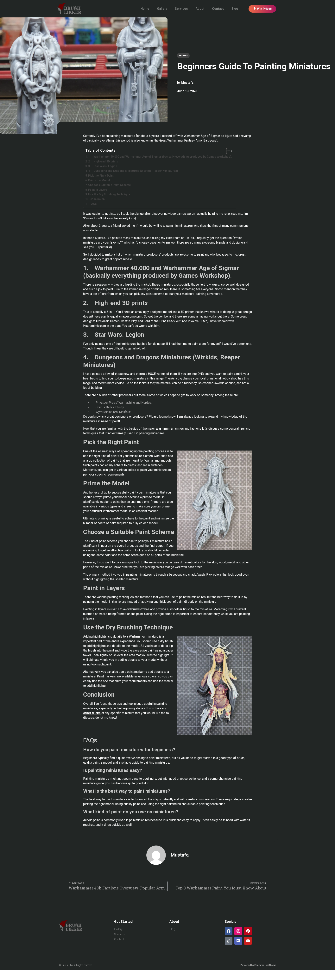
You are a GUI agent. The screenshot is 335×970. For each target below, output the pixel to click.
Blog (234, 8)
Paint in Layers (97, 189)
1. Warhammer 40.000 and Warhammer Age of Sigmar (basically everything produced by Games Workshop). (160, 156)
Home (145, 8)
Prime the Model (99, 180)
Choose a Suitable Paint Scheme (109, 185)
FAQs (93, 204)
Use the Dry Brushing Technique (109, 194)
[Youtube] (248, 941)
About (200, 8)
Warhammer (165, 428)
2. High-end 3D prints (103, 161)
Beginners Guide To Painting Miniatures (254, 66)
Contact (218, 8)
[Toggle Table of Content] (227, 151)
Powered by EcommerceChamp (258, 965)
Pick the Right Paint (101, 175)
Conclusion (97, 199)
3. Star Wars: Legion (102, 166)
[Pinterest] (248, 931)
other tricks (92, 713)
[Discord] (238, 941)
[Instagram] (238, 931)
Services (181, 8)
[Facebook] (228, 931)
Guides (183, 55)
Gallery (162, 8)
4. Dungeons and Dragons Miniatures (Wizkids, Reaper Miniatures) (133, 171)
